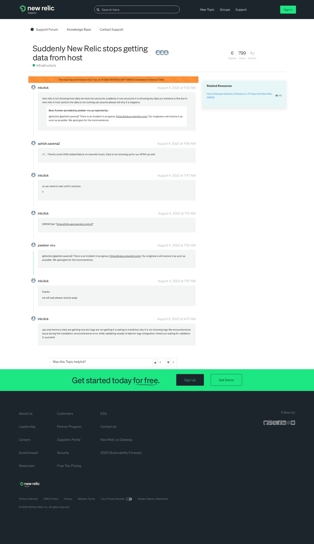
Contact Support (112, 29)
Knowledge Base (79, 29)
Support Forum (47, 29)
